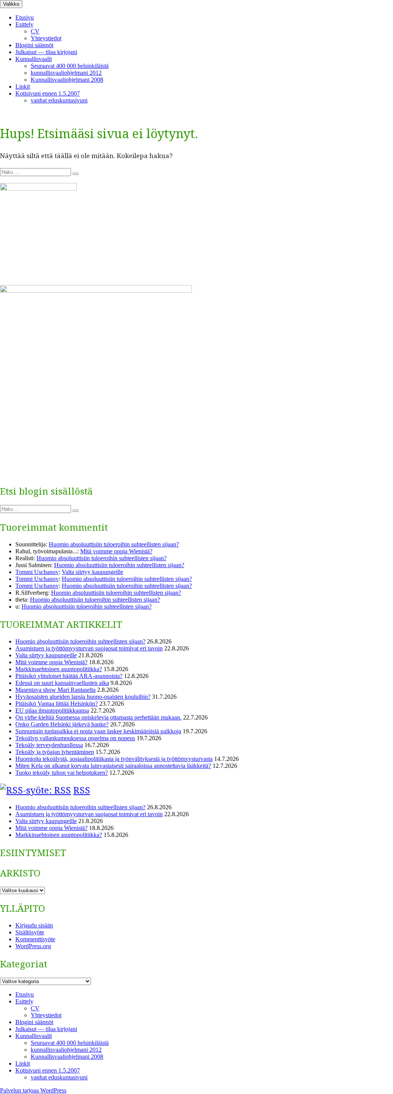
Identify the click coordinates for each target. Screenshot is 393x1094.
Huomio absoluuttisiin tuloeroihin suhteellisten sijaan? (114, 544)
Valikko (11, 4)
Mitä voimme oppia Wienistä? (116, 551)
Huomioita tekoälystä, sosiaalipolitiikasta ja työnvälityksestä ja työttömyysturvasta (114, 759)
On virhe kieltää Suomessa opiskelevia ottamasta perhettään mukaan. (98, 717)
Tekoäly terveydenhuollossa (49, 745)
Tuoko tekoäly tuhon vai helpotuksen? (61, 772)
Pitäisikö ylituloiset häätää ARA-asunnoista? (68, 676)
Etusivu (24, 17)
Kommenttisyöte (35, 939)
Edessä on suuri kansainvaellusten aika (62, 683)
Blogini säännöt (34, 45)
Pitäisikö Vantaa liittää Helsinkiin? (56, 703)
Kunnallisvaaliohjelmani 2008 (67, 79)
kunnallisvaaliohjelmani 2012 (66, 72)
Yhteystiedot (46, 38)
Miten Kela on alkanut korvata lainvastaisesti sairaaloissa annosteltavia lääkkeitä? (113, 765)
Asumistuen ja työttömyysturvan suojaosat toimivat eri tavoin (89, 648)
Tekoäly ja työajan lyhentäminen (54, 752)
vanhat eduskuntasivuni (59, 100)
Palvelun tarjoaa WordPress (33, 1090)
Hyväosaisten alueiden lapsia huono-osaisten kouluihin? (82, 696)
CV (35, 31)
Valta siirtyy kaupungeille (92, 572)
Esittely (24, 24)
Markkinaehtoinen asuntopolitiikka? (58, 669)
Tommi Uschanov (37, 572)
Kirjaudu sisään (34, 925)
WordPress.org (33, 946)
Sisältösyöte (29, 932)
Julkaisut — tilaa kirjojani (46, 52)
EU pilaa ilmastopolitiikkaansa (52, 710)
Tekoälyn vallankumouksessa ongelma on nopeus (75, 738)
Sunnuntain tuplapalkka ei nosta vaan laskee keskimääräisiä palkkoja (98, 731)
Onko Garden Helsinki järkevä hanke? (62, 724)
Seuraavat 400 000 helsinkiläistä (70, 66)
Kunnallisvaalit (33, 59)
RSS (81, 790)
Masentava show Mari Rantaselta (55, 689)
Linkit (22, 86)
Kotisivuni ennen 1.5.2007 (47, 93)
